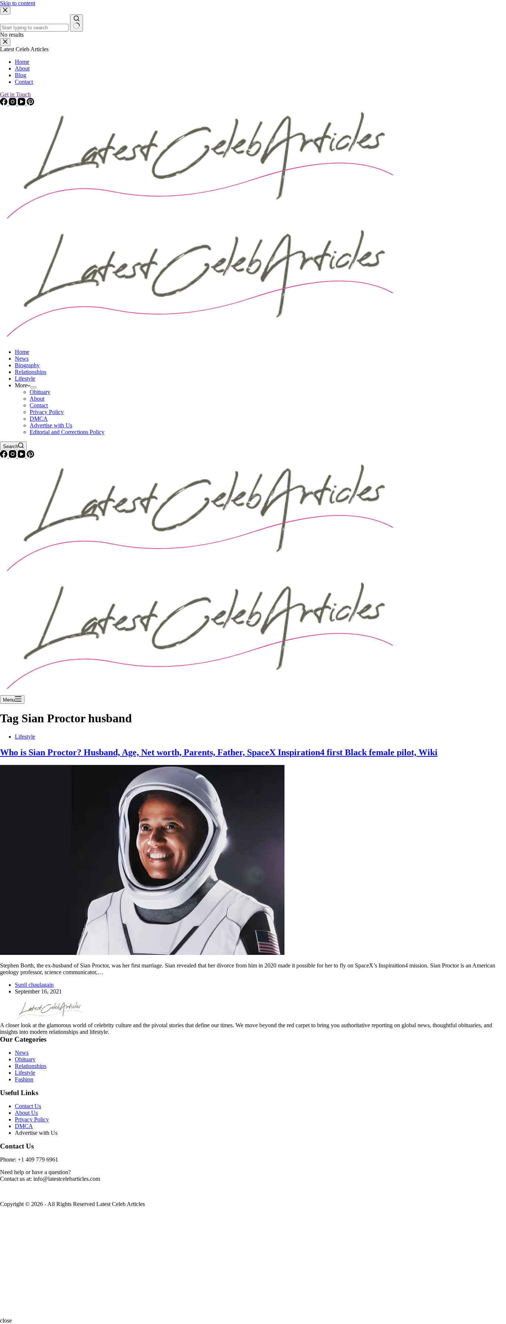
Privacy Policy (47, 412)
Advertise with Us (51, 425)
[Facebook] (4, 456)
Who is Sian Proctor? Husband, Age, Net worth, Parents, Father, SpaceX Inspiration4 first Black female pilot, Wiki (218, 752)
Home (22, 352)
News (22, 358)
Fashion (24, 1079)
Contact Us (28, 1106)
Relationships (30, 372)
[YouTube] (22, 456)
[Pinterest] (30, 456)
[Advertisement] (222, 1265)
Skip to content (17, 3)
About (37, 398)
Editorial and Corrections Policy (67, 432)
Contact (39, 405)
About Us (26, 1113)
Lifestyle (25, 378)
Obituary (40, 392)
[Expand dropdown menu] (33, 387)
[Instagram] (13, 456)
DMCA (39, 418)
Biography (27, 365)
